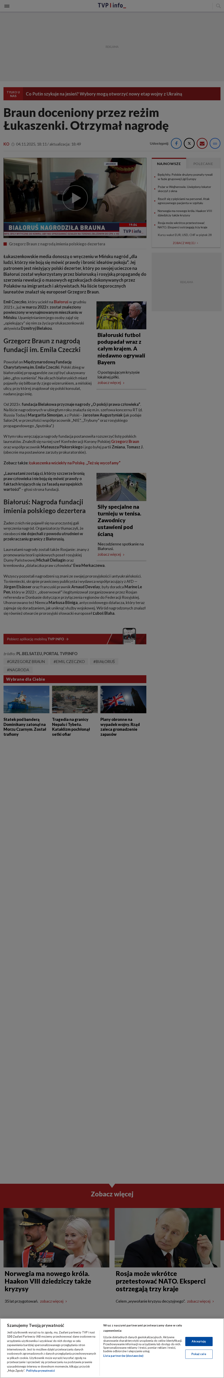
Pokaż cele (198, 1354)
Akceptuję (199, 1341)
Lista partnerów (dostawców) (123, 1355)
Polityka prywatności (40, 1370)
